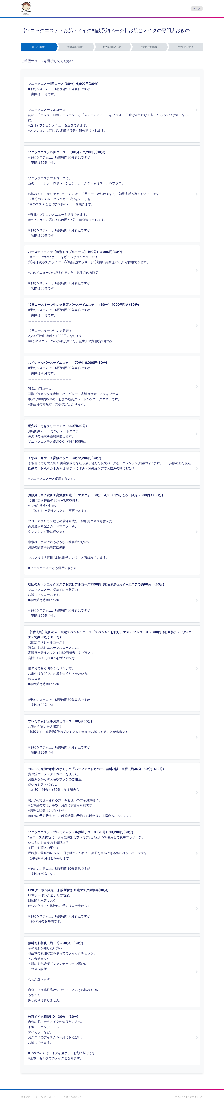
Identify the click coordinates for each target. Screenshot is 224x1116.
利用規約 (25, 1096)
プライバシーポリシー (46, 1096)
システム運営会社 (73, 1096)
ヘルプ (196, 8)
